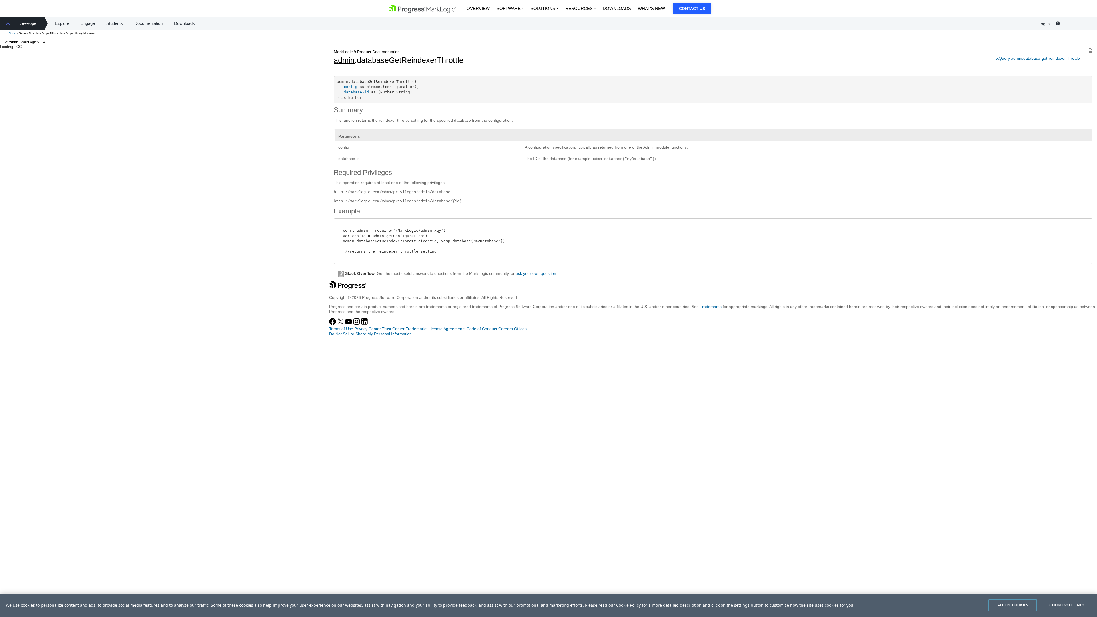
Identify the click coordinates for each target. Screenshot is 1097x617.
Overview (478, 8)
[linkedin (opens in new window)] (364, 323)
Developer (28, 23)
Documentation (148, 23)
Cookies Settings (1066, 605)
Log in (1044, 23)
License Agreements (447, 328)
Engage (88, 23)
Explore (62, 23)
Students (114, 23)
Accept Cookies (1012, 605)
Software (509, 8)
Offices (520, 328)
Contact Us (692, 8)
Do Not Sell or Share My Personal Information (370, 334)
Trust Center (393, 328)
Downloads (617, 8)
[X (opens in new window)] (341, 323)
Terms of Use (341, 328)
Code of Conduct (482, 328)
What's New (651, 8)
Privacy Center (367, 328)
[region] (548, 605)
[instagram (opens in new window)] (357, 323)
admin (344, 60)
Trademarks (711, 306)
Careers (505, 328)
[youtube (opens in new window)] (349, 323)
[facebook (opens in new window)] (333, 323)
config (350, 87)
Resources (579, 8)
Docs (12, 33)
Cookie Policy (628, 605)
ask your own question (536, 273)
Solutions (543, 8)
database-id (356, 92)
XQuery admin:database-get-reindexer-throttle (1038, 58)
